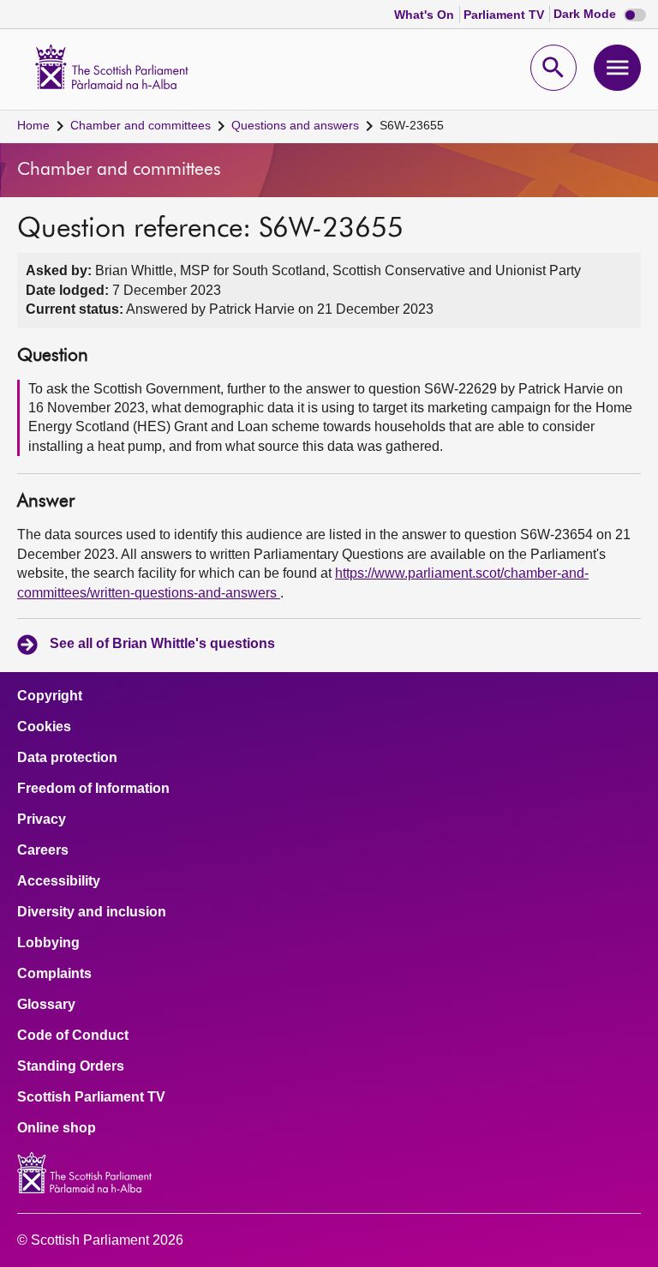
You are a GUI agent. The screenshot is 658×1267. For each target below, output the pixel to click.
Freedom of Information (93, 789)
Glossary (46, 1005)
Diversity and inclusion (91, 912)
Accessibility (58, 881)
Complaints (54, 974)
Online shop (56, 1128)
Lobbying (48, 943)
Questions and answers (295, 125)
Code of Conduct (73, 1035)
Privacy (41, 819)
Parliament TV (505, 14)
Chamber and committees (140, 125)
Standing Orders (70, 1066)
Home (33, 125)
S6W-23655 (412, 125)
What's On (426, 14)
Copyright (49, 696)
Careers (43, 850)
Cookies (44, 727)
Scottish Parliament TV (91, 1097)
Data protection (67, 758)
